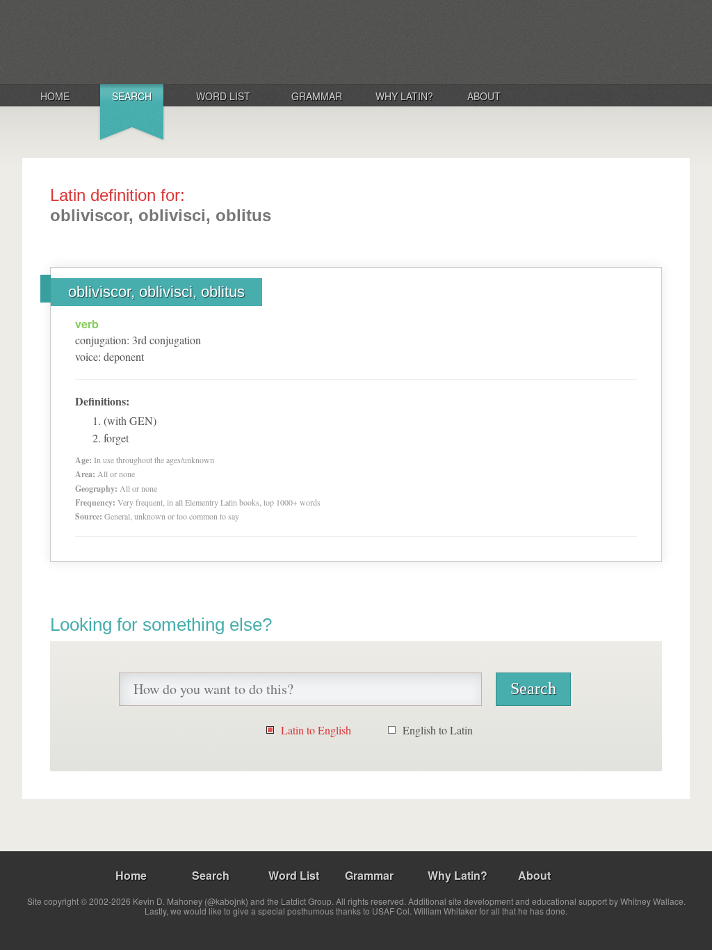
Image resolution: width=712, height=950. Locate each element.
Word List (223, 96)
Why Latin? (404, 96)
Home (55, 96)
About (484, 96)
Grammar (316, 96)
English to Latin (438, 730)
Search (132, 96)
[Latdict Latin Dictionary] (205, 41)
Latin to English (316, 730)
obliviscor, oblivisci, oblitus (156, 291)
